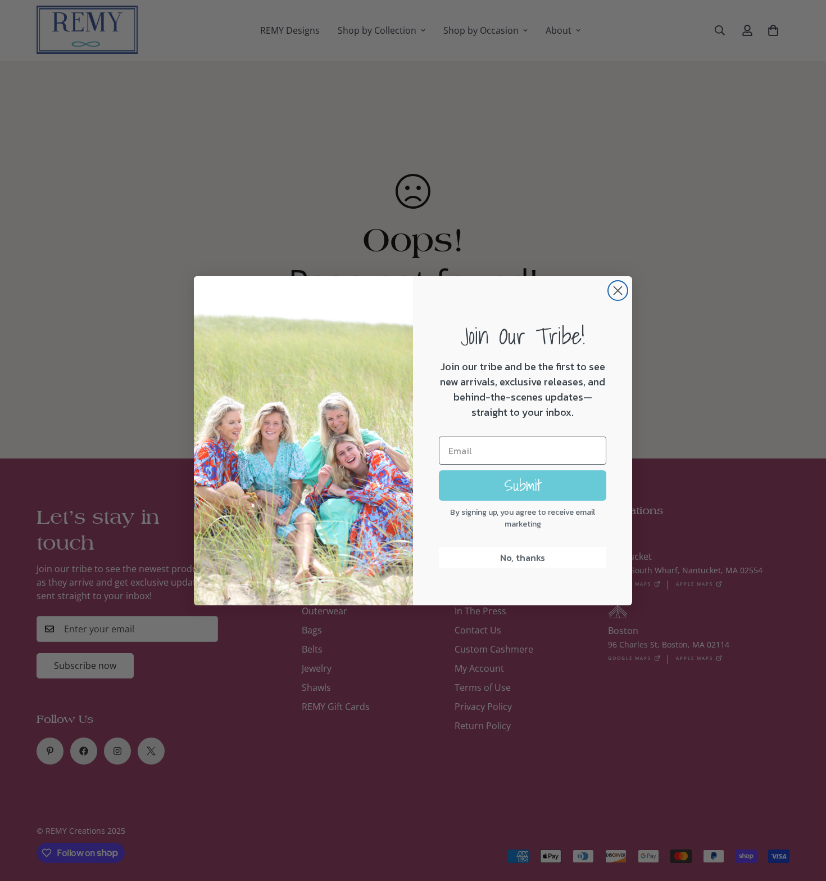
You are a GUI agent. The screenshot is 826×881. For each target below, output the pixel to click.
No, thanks (522, 557)
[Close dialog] (618, 290)
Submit (523, 485)
